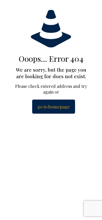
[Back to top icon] (91, 209)
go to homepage (53, 106)
